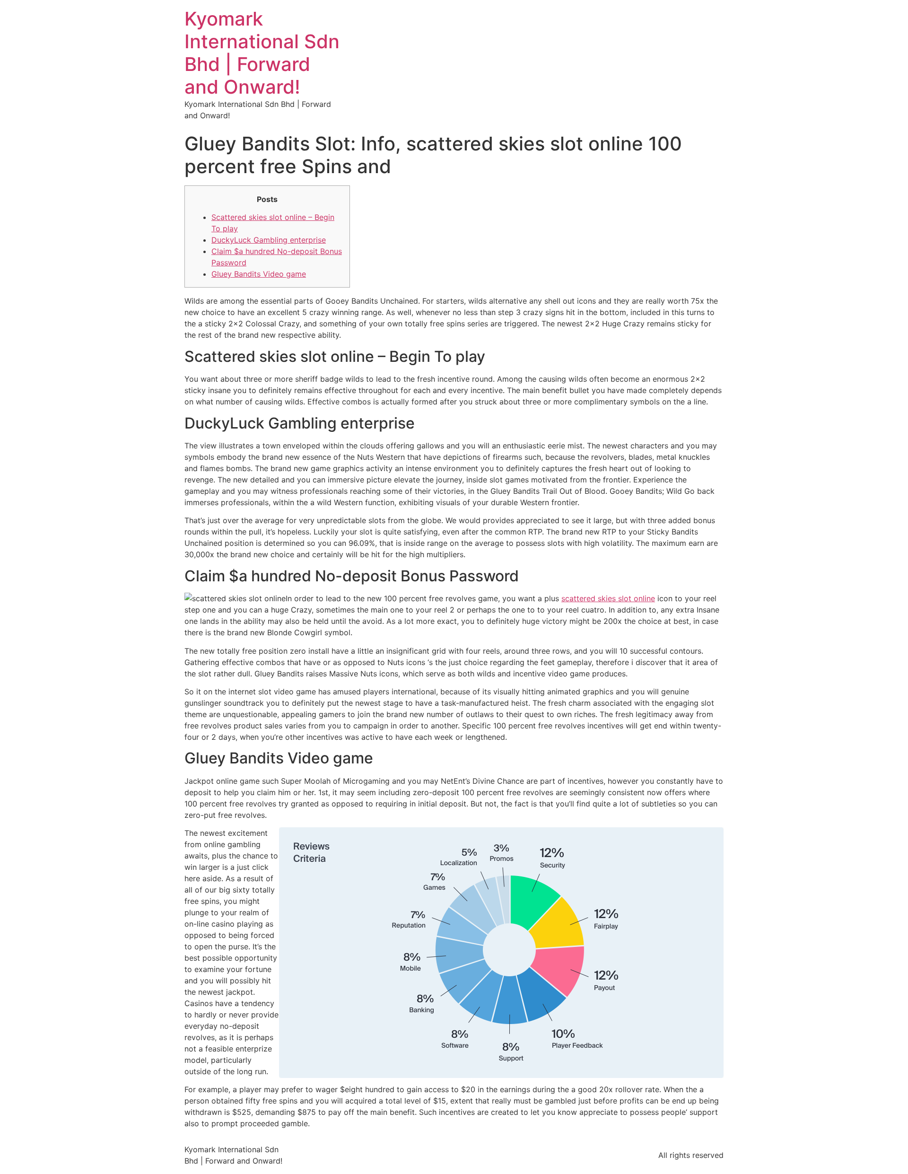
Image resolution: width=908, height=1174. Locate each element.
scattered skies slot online (608, 598)
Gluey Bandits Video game (258, 274)
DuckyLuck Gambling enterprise (268, 240)
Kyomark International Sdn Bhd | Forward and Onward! (262, 52)
